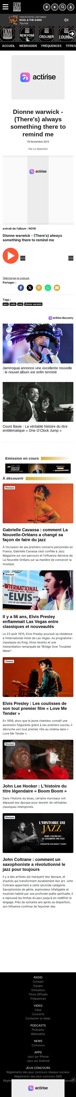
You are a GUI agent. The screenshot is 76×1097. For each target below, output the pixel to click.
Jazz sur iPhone (38, 1056)
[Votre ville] (46, 7)
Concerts (38, 1014)
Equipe (38, 986)
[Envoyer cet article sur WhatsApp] (47, 289)
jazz (6, 304)
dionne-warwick (33, 304)
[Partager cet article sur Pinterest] (38, 289)
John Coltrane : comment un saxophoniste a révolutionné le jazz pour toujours (34, 864)
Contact (38, 981)
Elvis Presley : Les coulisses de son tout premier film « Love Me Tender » (35, 708)
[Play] (4, 31)
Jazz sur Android (38, 1061)
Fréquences (51, 45)
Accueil (8, 45)
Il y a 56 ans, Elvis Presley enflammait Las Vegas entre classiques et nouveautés (30, 621)
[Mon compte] (70, 7)
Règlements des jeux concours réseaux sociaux (38, 1072)
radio (13, 304)
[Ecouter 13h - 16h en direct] (38, 468)
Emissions (38, 990)
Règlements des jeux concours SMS (38, 1076)
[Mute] (66, 20)
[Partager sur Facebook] (20, 289)
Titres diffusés (38, 994)
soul (20, 304)
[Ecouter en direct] (54, 7)
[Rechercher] (62, 7)
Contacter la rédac (38, 1018)
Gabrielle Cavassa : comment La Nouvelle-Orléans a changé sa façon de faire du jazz (35, 534)
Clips (38, 1010)
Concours (38, 1045)
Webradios (28, 45)
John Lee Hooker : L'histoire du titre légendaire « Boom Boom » (35, 788)
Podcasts (38, 1029)
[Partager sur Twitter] (29, 289)
